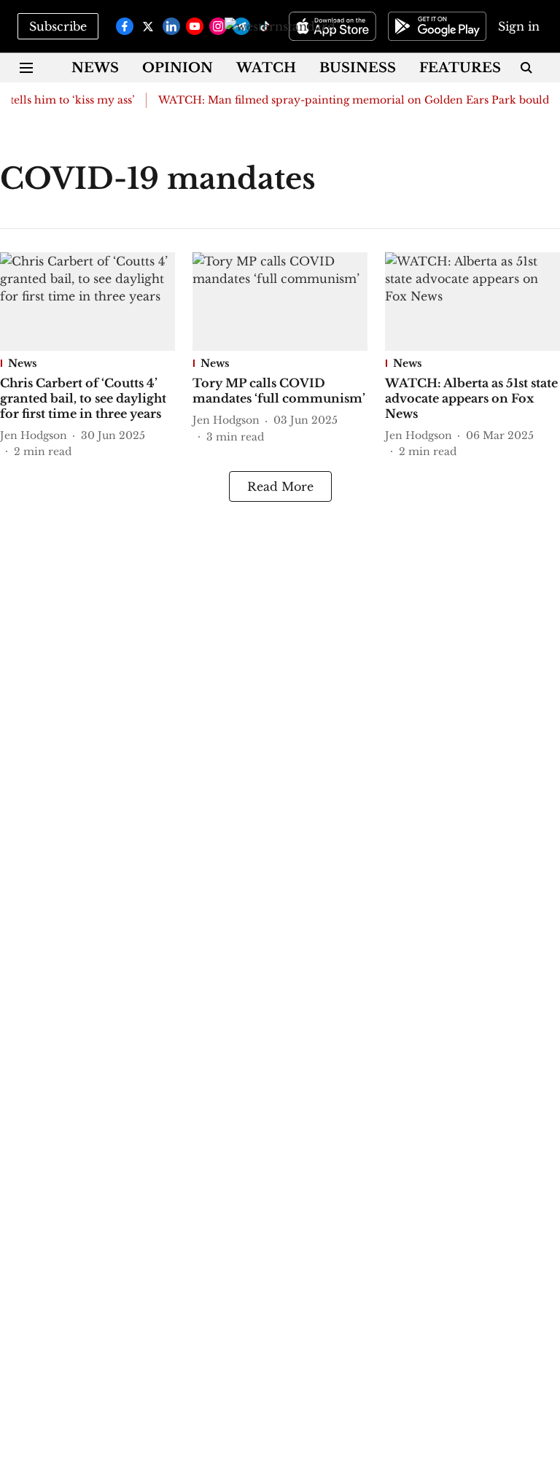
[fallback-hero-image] (87, 301)
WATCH (266, 68)
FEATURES (460, 68)
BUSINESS (357, 68)
